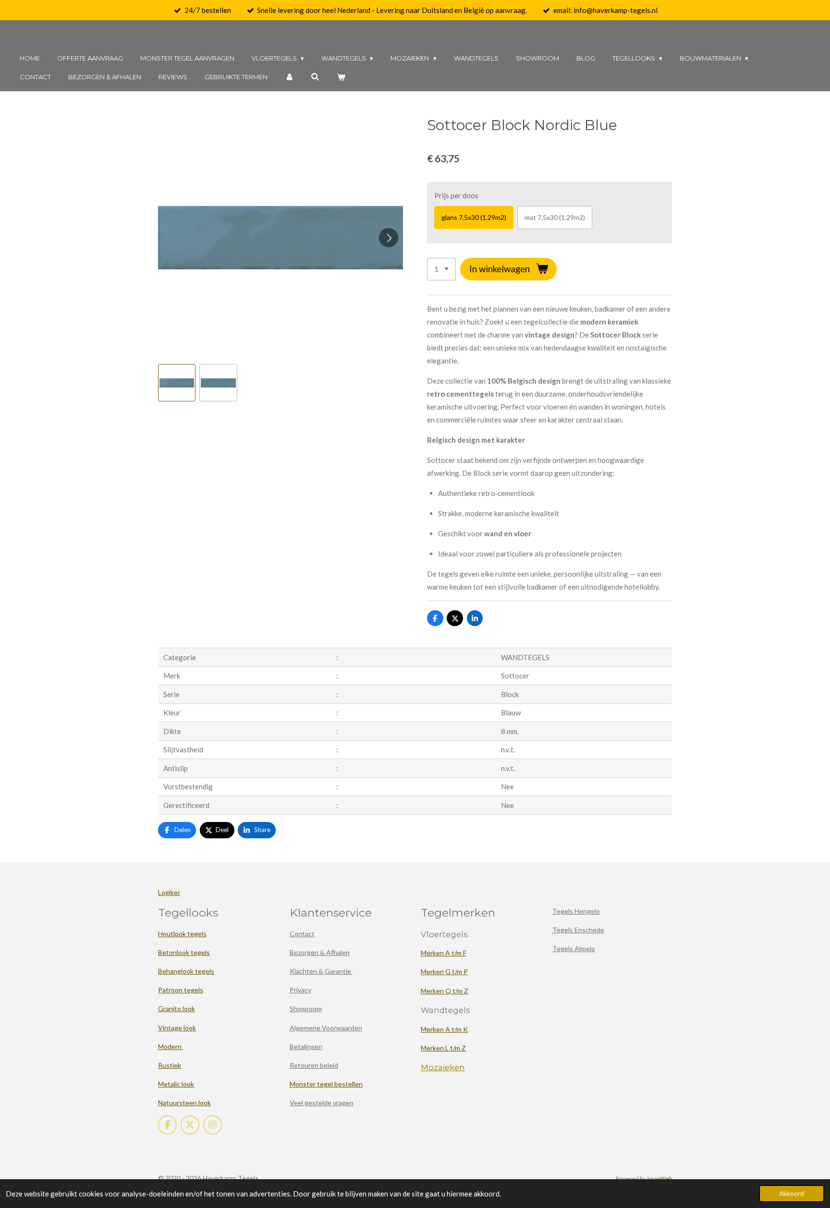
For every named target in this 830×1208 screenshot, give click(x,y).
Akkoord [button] (791, 1193)
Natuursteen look (184, 1103)
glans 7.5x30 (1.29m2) (473, 217)
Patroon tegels (180, 990)
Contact (302, 934)
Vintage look (177, 1028)
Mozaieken (443, 1067)
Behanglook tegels (186, 971)
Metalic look (176, 1084)
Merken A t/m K (444, 1029)
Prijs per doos (456, 195)
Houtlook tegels (182, 934)
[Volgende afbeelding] (388, 237)
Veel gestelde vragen (322, 1103)
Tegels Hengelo (576, 911)
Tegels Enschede (578, 930)
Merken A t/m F (443, 953)
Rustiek (169, 1065)
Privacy (300, 990)
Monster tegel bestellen (326, 1084)
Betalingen (306, 1046)
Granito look (176, 1008)
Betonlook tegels (184, 952)
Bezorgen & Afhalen (320, 952)
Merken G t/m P (444, 971)
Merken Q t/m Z (444, 991)
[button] (176, 382)
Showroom (306, 1008)
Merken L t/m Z (443, 1048)
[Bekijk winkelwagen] (341, 77)
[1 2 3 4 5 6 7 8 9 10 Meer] (441, 269)
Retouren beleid (314, 1065)
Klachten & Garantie (321, 971)
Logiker (169, 892)
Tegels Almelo (573, 948)
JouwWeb (659, 1178)
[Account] (289, 77)
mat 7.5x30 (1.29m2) (555, 217)
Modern (170, 1046)
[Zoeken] (315, 77)
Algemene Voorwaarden (326, 1028)
